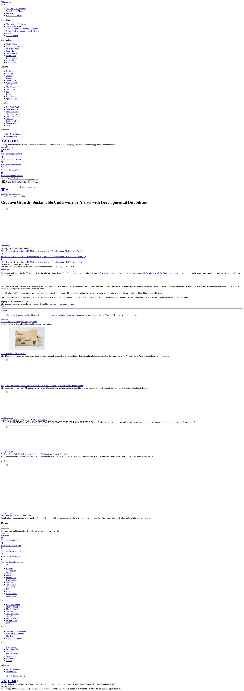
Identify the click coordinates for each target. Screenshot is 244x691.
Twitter (185, 297)
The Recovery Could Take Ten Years (16, 516)
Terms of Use (11, 656)
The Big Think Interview (16, 9)
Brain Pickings (31, 297)
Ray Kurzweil (11, 58)
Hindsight (10, 33)
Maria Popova (6, 245)
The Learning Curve (14, 114)
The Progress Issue (13, 26)
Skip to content (7, 2)
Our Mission (11, 647)
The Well (9, 118)
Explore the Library (14, 15)
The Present (11, 87)
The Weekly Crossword (15, 676)
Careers (9, 661)
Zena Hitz (10, 51)
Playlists (9, 13)
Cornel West (11, 60)
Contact (9, 651)
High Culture (11, 82)
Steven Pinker (11, 53)
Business (9, 71)
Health (8, 94)
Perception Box (12, 121)
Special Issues (11, 98)
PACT (25, 273)
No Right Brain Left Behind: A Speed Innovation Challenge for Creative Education (34, 454)
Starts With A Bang (13, 109)
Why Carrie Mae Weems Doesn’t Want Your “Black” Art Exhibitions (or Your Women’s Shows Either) (42, 386)
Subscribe (16, 194)
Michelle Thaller (12, 49)
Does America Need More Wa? (13, 354)
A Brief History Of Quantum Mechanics (22, 29)
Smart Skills (11, 80)
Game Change (12, 36)
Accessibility (11, 658)
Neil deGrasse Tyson (14, 46)
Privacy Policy (12, 654)
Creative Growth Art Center (157, 273)
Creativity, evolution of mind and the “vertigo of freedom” (24, 420)
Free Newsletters (13, 134)
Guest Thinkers (7, 196)
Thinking (9, 76)
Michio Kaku (11, 44)
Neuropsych (11, 73)
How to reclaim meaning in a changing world (19, 322)
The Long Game (12, 116)
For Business (6, 194)
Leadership (10, 78)
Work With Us (12, 649)
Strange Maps (11, 123)
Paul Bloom (11, 56)
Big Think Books (13, 107)
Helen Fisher (11, 62)
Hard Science (11, 96)
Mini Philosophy (12, 112)
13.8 (8, 125)
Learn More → (7, 147)
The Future (10, 89)
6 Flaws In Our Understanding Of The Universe (25, 31)
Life (7, 92)
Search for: (5, 178)
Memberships (11, 136)
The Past (9, 85)
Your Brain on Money (15, 11)
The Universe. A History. (16, 24)
